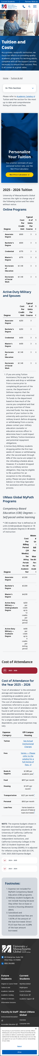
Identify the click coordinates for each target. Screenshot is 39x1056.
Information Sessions (8, 1002)
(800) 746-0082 (9, 963)
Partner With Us (31, 1)
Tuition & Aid (16, 78)
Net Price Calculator (21, 175)
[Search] (29, 6)
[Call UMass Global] (24, 6)
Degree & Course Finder (9, 984)
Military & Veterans (7, 999)
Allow (19, 1052)
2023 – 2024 (13, 869)
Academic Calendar (7, 991)
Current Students (8, 1)
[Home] (9, 6)
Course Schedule (25, 991)
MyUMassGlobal (25, 984)
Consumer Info (25, 1024)
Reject (19, 1046)
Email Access (25, 995)
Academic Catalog (26, 96)
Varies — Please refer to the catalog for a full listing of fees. (28, 759)
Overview (23, 1020)
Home (5, 78)
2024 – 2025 (13, 860)
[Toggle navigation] (35, 6)
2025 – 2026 (13, 670)
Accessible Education (9, 1024)
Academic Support (27, 999)
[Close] (36, 1029)
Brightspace (24, 987)
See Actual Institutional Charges (28, 744)
